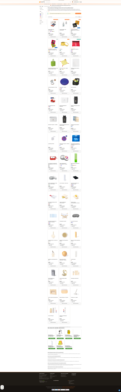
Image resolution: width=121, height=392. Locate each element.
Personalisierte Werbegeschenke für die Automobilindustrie (68, 346)
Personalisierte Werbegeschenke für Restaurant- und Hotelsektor (77, 336)
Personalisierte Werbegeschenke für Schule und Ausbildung (68, 336)
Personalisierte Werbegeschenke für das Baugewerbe (51, 346)
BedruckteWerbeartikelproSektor (47, 6)
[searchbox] (58, 2)
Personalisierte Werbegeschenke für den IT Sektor (60, 336)
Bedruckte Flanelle (41, 9)
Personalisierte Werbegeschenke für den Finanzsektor (51, 336)
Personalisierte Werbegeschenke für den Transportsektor (60, 346)
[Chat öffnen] (119, 390)
